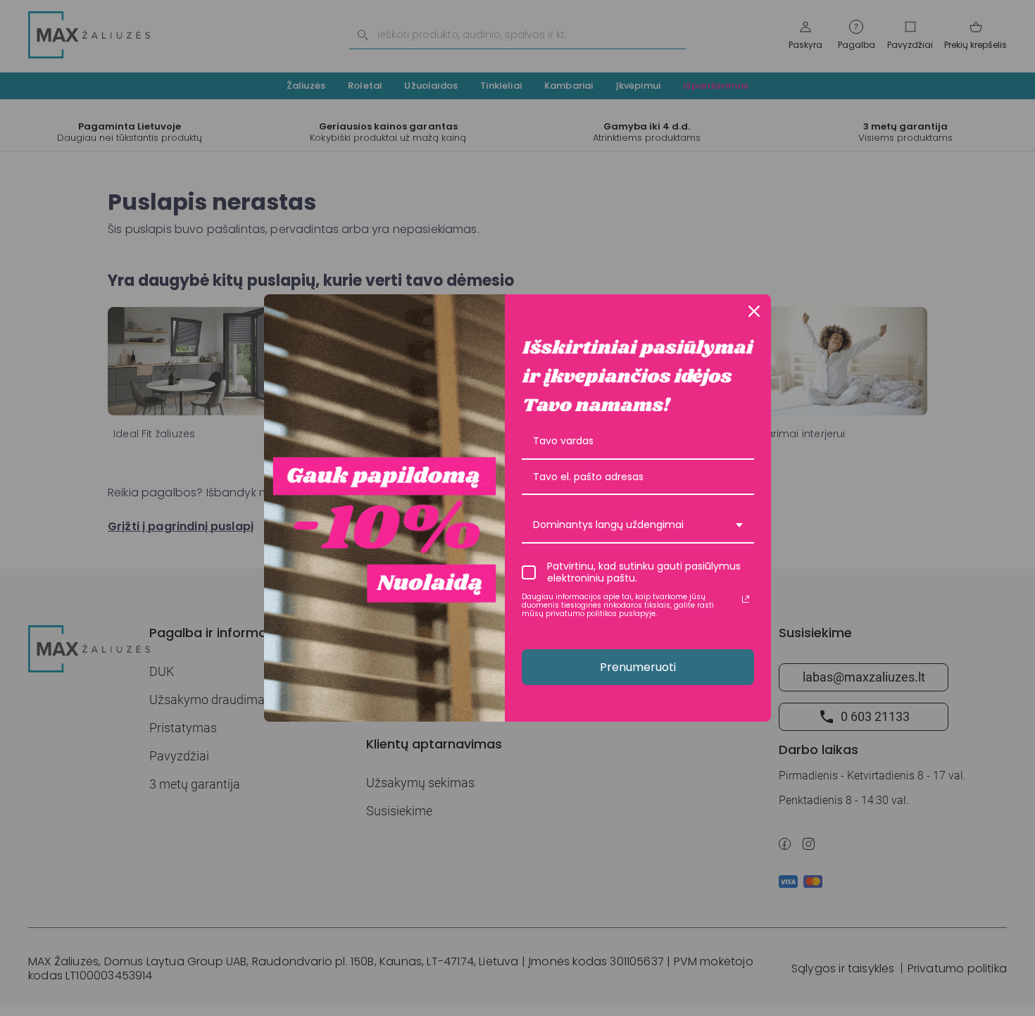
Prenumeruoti (638, 667)
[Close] (754, 311)
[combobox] (638, 526)
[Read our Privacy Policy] (745, 599)
